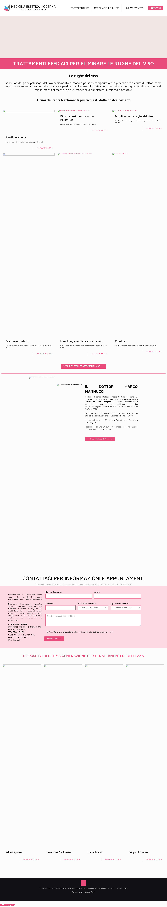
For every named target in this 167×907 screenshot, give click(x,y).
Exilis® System (14, 852)
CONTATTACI (156, 8)
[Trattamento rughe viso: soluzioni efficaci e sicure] (30, 8)
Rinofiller (121, 341)
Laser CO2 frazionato (59, 852)
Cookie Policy (90, 892)
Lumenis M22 (95, 852)
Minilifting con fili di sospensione (81, 341)
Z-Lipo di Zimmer (138, 852)
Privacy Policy (77, 892)
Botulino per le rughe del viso (134, 116)
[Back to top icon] (83, 883)
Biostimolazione (16, 137)
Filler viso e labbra (17, 341)
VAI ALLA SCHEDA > (45, 148)
